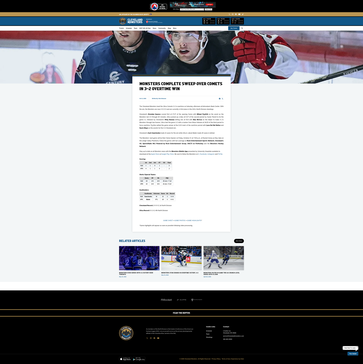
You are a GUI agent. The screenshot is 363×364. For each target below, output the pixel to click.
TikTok (220, 154)
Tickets (121, 28)
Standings (209, 337)
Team (135, 28)
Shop (169, 28)
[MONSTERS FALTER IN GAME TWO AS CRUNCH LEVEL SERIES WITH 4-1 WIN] (224, 258)
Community (162, 28)
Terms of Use (226, 359)
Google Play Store (167, 154)
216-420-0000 (227, 339)
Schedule (129, 28)
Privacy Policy (216, 359)
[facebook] (236, 14)
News (154, 28)
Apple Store (155, 154)
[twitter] (229, 14)
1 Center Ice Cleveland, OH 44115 (229, 332)
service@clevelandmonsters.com (233, 336)
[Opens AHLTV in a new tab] (193, 4)
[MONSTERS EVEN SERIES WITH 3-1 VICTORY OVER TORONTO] (139, 258)
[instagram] (233, 14)
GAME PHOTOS (180, 220)
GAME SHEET (168, 220)
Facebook (203, 154)
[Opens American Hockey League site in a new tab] (158, 6)
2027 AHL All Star (145, 28)
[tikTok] (243, 14)
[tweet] (222, 99)
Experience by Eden (237, 359)
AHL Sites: (176, 9)
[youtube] (239, 14)
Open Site (208, 9)
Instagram (211, 154)
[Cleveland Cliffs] (181, 300)
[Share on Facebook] (220, 99)
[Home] (131, 21)
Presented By (149, 19)
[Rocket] (166, 300)
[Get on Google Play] (139, 359)
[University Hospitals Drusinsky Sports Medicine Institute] (154, 21)
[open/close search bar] (242, 28)
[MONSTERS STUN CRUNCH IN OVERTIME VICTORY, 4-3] (181, 258)
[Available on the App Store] (125, 359)
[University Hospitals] (196, 300)
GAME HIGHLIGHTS (194, 220)
